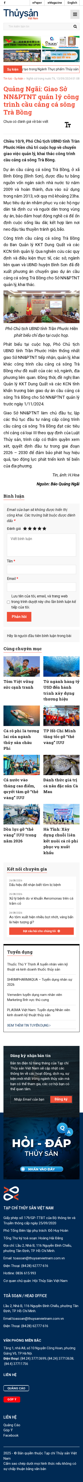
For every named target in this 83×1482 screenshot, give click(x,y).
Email (12, 578)
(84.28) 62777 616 (34, 1266)
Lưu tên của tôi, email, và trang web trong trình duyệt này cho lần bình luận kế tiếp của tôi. (43, 601)
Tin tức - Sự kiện (13, 78)
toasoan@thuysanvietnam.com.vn (39, 1258)
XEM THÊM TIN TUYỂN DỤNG (28, 1025)
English (72, 2)
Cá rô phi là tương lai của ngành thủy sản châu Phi (21, 739)
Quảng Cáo (11, 1425)
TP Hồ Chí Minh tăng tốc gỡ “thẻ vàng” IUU (59, 736)
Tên (11, 561)
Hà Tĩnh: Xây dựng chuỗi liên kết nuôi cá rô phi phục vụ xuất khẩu (60, 841)
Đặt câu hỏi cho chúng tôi (39, 931)
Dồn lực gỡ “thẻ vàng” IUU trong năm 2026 (19, 835)
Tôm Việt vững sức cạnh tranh (18, 684)
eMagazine (54, 2)
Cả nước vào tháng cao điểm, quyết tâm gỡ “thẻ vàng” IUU (20, 788)
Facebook (10, 1435)
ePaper (37, 2)
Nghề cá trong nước (39, 78)
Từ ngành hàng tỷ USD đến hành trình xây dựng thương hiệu (61, 690)
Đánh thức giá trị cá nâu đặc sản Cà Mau (60, 785)
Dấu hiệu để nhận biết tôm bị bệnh (35, 885)
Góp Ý (8, 1430)
